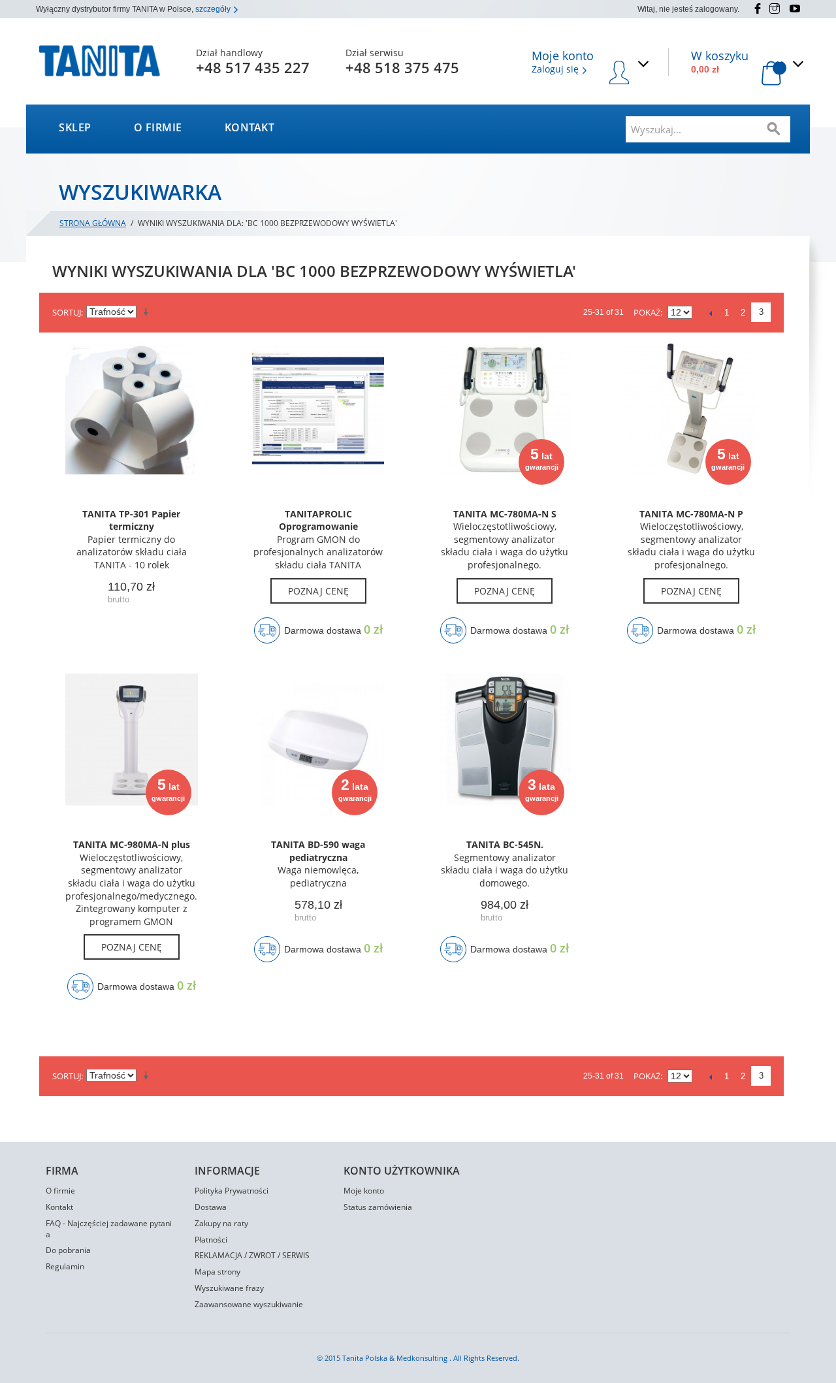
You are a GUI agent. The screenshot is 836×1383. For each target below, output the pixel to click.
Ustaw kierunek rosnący (148, 312)
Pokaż (647, 312)
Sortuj (66, 312)
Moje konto (364, 1190)
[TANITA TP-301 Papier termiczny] (131, 416)
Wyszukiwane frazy (229, 1288)
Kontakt (250, 127)
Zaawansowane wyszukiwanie (249, 1304)
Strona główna (92, 223)
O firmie (158, 127)
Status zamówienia (378, 1206)
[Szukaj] (774, 129)
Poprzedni (710, 313)
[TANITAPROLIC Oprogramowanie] (318, 416)
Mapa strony (217, 1271)
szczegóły (214, 9)
